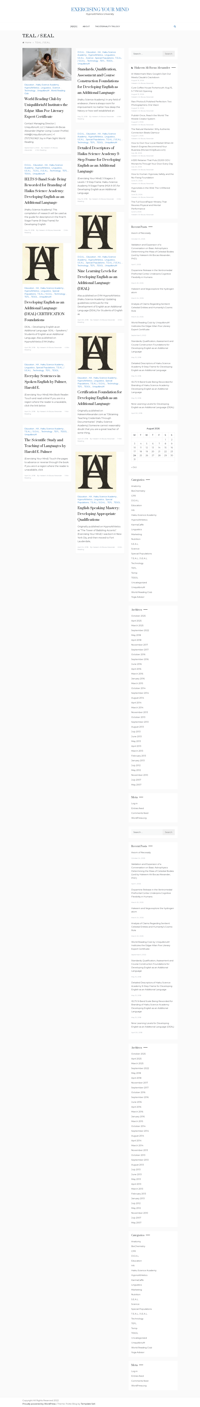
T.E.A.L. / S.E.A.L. (113, 139)
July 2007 (136, 779)
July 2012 (136, 765)
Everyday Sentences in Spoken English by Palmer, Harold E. (45, 382)
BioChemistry (138, 491)
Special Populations (104, 58)
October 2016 (138, 654)
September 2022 (140, 630)
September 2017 (140, 649)
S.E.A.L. (81, 58)
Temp (134, 573)
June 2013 (136, 736)
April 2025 (136, 620)
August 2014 (137, 698)
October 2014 (138, 688)
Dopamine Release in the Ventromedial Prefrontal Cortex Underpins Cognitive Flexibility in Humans (151, 273)
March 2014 (137, 707)
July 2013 (136, 731)
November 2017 (139, 644)
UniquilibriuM (43, 90)
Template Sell (88, 1404)
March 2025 (137, 625)
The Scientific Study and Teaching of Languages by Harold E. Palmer (45, 446)
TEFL (102, 61)
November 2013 (139, 712)
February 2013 (138, 755)
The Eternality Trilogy (107, 26)
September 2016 (140, 659)
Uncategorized (139, 582)
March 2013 (137, 751)
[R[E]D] (73, 26)
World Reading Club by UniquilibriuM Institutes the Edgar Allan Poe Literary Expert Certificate (150, 326)
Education (29, 85)
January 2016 (138, 678)
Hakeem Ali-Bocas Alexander (152, 68)
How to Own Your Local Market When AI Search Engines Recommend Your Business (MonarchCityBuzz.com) (152, 146)
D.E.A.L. (81, 52)
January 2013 (138, 760)
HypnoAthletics (31, 88)
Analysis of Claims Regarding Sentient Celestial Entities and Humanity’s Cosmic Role (152, 307)
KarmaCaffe (137, 524)
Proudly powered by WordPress (39, 1404)
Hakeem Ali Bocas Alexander (103, 116)
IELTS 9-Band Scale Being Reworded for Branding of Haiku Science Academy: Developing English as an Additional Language (45, 191)
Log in (134, 803)
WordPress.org (139, 818)
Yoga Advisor (137, 597)
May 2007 (136, 784)
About (86, 26)
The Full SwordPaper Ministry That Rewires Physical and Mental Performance (149, 205)
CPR (133, 495)
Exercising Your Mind (100, 10)
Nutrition (135, 539)
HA (99, 52)
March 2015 (137, 683)
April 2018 (136, 640)
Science (56, 88)
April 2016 (136, 669)
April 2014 (136, 702)
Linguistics (46, 88)
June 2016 (136, 664)
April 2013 (136, 746)
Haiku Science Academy (47, 85)
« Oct (134, 467)
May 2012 (136, 770)
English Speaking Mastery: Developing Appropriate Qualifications (98, 514)
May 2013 (136, 741)
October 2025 (138, 616)
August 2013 (137, 727)
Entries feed (137, 808)
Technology (30, 90)
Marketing (136, 534)
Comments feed (139, 813)
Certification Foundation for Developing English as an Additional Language (100, 398)
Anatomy (136, 486)
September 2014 (140, 693)
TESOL (109, 61)
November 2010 (139, 775)
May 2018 (136, 635)
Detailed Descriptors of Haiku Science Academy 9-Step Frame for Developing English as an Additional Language (99, 160)
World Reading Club (141, 592)
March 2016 (137, 673)
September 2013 (140, 722)
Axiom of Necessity (141, 233)
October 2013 (138, 717)
